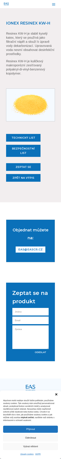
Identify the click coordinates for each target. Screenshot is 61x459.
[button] (56, 394)
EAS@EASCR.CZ (30, 249)
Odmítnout (30, 437)
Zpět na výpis (23, 177)
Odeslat (40, 352)
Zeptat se (23, 167)
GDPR (38, 454)
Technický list (23, 137)
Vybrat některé (30, 446)
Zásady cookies (27, 454)
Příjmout (30, 429)
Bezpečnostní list (23, 151)
